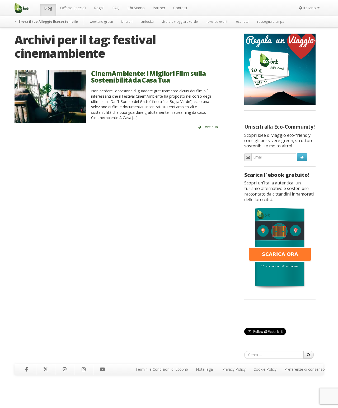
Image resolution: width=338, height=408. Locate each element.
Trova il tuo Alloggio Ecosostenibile (48, 21)
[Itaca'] (280, 248)
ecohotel (242, 21)
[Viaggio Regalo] (280, 69)
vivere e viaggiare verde (180, 21)
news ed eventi (217, 21)
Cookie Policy (264, 369)
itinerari (127, 21)
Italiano (309, 7)
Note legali (205, 369)
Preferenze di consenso (304, 369)
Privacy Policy (234, 369)
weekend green (101, 21)
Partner (159, 7)
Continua (209, 126)
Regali (99, 7)
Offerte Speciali (73, 7)
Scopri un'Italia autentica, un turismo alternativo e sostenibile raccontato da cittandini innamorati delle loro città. (279, 191)
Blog (48, 8)
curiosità (147, 21)
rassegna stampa (270, 21)
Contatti (180, 7)
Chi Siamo (136, 7)
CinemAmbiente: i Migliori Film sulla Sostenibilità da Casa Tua (148, 76)
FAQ (116, 7)
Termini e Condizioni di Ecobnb (161, 369)
